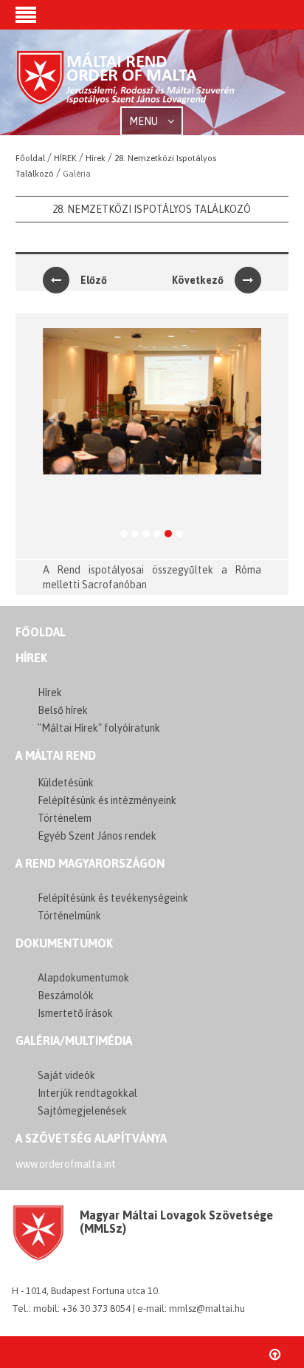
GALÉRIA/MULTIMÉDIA (73, 1040)
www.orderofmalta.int (65, 1164)
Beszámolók (66, 995)
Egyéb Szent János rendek (97, 836)
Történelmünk (69, 916)
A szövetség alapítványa (91, 1138)
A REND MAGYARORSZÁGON (90, 863)
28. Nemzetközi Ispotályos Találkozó (151, 209)
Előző (93, 280)
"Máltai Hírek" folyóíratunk (99, 728)
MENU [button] (144, 121)
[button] (25, 16)
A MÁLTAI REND (55, 755)
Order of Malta (126, 83)
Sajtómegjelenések (82, 1111)
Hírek (31, 657)
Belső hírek (63, 710)
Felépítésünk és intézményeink (107, 800)
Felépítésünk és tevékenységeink (113, 898)
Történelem (64, 818)
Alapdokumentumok (83, 978)
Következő (198, 280)
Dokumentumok (64, 943)
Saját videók (66, 1075)
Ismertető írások (75, 1013)
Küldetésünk (66, 783)
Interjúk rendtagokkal (87, 1093)
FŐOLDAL (40, 632)
